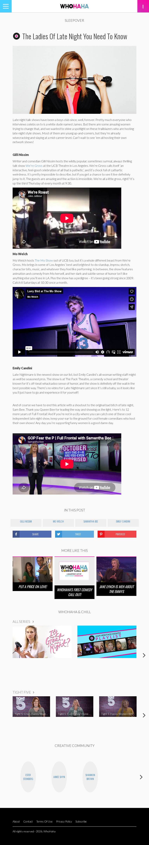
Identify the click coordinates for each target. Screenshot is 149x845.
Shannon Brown (90, 777)
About (16, 821)
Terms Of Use (44, 821)
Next (144, 655)
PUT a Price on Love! (32, 586)
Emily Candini (123, 521)
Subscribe (81, 821)
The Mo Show (44, 260)
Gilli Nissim (26, 521)
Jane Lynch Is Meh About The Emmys (116, 589)
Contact (28, 821)
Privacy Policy (64, 821)
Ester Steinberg (28, 777)
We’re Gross (34, 165)
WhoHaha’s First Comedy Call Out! (74, 592)
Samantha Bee (90, 521)
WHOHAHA (74, 6)
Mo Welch (58, 521)
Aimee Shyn (59, 777)
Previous (5, 655)
